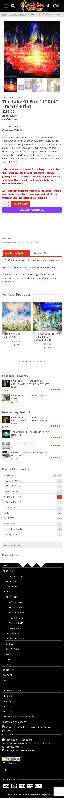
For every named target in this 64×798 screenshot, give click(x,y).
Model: (5, 115)
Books (6, 512)
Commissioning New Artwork (19, 716)
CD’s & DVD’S (12, 633)
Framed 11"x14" (32, 242)
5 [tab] (33, 361)
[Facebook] (5, 769)
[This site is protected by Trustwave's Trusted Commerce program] (32, 729)
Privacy (7, 706)
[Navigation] (6, 6)
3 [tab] (26, 361)
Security (8, 711)
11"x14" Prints (13, 480)
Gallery (7, 659)
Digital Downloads (12, 528)
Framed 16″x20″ (17, 607)
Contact (7, 675)
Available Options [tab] (16, 253)
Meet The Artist (14, 576)
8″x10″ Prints (16, 623)
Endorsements (14, 586)
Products (8, 591)
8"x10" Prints (12, 491)
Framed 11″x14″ (17, 617)
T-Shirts (10, 654)
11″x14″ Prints (17, 612)
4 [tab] (30, 361)
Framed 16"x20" (14, 502)
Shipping (7, 701)
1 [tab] (19, 361)
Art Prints (18, 242)
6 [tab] (37, 361)
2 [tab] (23, 361)
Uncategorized (10, 534)
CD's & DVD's (9, 518)
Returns (7, 696)
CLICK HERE (37, 260)
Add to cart (21, 204)
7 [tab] (40, 361)
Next (59, 330)
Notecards (11, 507)
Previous (4, 330)
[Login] (48, 6)
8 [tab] (44, 361)
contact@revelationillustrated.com (20, 750)
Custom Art (9, 670)
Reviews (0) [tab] (40, 253)
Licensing (8, 664)
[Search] (13, 6)
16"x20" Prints (13, 486)
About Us (8, 571)
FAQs (5, 680)
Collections (9, 523)
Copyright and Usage (14, 722)
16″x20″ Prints (17, 602)
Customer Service (13, 690)
